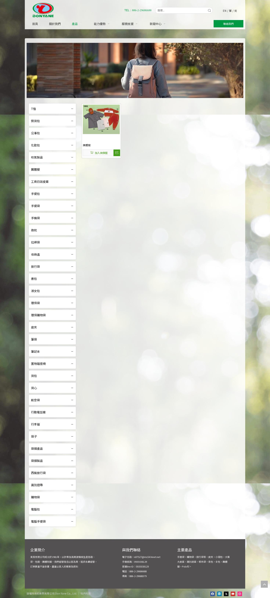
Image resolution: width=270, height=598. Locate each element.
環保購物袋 (38, 315)
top (264, 584)
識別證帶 (37, 485)
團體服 (35, 169)
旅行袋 (35, 266)
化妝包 (35, 145)
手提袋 (35, 206)
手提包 (35, 193)
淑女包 (35, 291)
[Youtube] (233, 593)
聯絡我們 (228, 24)
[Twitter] (226, 593)
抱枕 (34, 230)
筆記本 (35, 351)
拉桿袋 (35, 242)
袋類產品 (37, 448)
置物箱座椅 (38, 363)
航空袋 (35, 400)
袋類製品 (37, 460)
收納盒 (35, 254)
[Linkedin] (219, 593)
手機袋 (35, 218)
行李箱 (35, 424)
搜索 (209, 10)
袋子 (34, 436)
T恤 (33, 108)
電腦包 (35, 509)
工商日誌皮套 (40, 181)
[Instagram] (239, 593)
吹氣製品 (37, 157)
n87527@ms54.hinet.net (147, 557)
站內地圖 (85, 593)
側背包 (35, 121)
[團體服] (101, 119)
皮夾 (34, 327)
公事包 (35, 133)
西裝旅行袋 (38, 473)
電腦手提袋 (38, 521)
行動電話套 (38, 412)
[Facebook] (212, 593)
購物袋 (35, 497)
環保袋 (35, 303)
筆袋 (34, 339)
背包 (34, 375)
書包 (34, 278)
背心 (34, 388)
